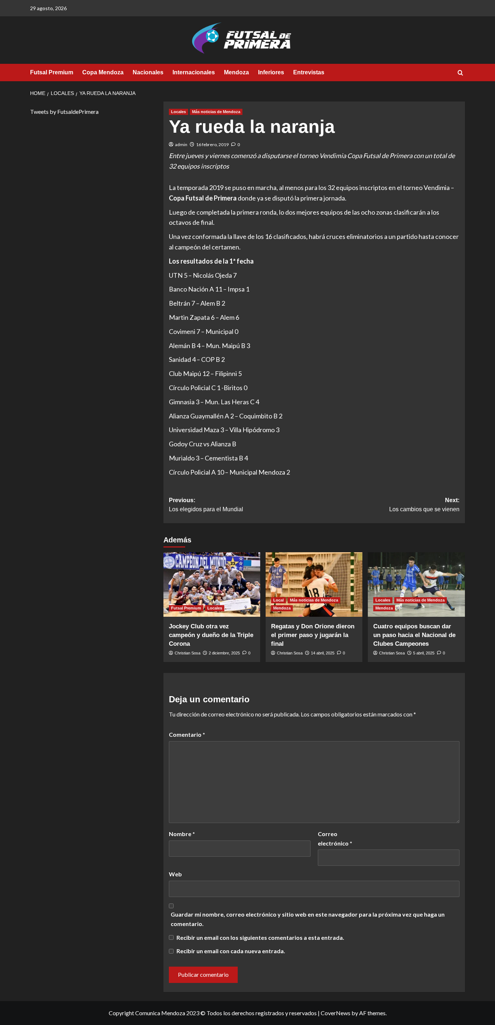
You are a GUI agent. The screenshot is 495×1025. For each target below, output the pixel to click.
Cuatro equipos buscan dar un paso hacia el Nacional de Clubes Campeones (414, 635)
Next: (424, 505)
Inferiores (271, 72)
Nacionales (148, 72)
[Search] (460, 73)
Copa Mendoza (103, 72)
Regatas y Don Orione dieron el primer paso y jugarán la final (312, 635)
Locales (178, 111)
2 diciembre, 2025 (224, 653)
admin (181, 144)
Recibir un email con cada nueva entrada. (230, 950)
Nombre (182, 833)
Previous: (206, 505)
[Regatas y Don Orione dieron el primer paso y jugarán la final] (314, 584)
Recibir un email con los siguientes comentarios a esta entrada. (260, 937)
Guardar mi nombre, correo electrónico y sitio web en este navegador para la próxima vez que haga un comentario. (308, 919)
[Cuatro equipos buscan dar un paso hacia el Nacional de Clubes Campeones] (416, 584)
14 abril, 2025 (322, 653)
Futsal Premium (51, 72)
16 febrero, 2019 (212, 144)
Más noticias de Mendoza (216, 111)
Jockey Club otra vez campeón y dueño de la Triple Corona (211, 635)
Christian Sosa (187, 653)
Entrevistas (308, 72)
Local (278, 600)
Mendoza (236, 72)
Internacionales (193, 72)
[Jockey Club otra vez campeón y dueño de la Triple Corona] (211, 584)
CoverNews (335, 1012)
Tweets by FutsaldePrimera (64, 111)
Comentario (187, 734)
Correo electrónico (335, 838)
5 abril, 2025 (423, 653)
